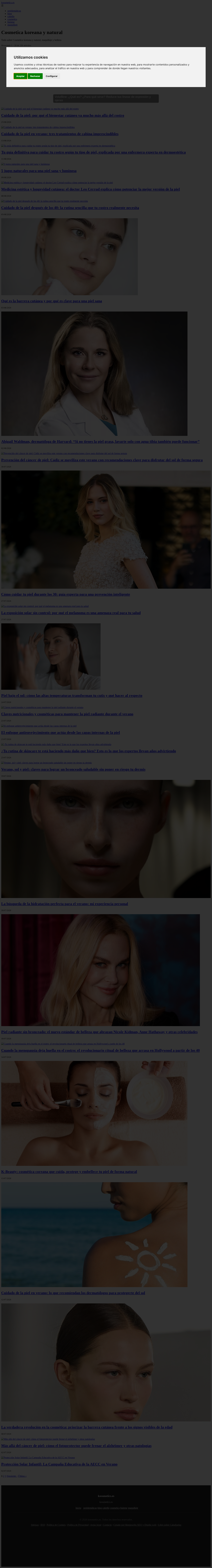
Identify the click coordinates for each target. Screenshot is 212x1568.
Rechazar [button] (35, 76)
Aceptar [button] (20, 76)
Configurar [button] (52, 76)
